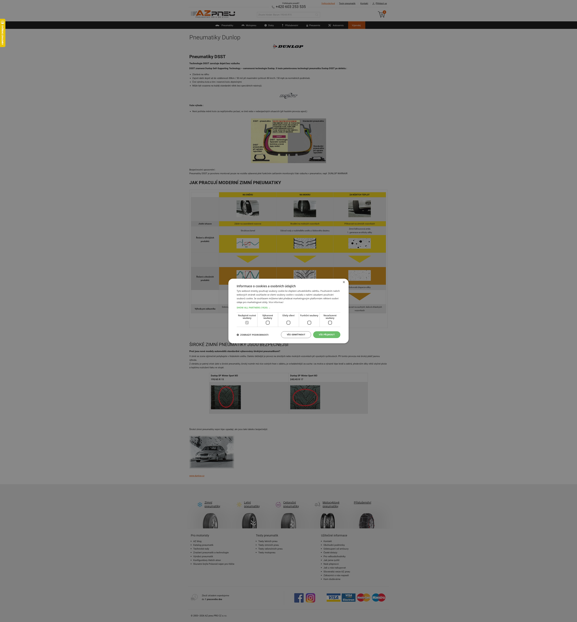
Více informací (276, 302)
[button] (288, 307)
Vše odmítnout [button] (296, 334)
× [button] (344, 282)
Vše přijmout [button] (327, 334)
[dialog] (288, 311)
